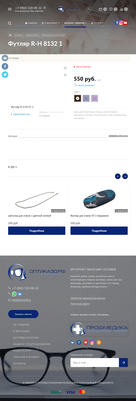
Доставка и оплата (26, 337)
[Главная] (10, 35)
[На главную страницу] (68, 9)
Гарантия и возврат (26, 357)
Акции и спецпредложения (32, 344)
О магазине (21, 331)
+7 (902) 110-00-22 (28, 8)
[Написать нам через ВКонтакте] (19, 293)
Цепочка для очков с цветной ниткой (29, 215)
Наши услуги (22, 350)
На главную (21, 324)
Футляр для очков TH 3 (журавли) (89, 215)
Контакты (19, 363)
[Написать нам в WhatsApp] (14, 293)
